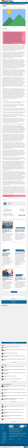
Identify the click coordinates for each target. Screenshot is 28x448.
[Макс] (3, 442)
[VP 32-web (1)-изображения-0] (14, 323)
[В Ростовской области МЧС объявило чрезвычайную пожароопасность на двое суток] (20, 225)
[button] (23, 1)
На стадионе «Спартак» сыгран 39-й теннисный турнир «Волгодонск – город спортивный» (14, 373)
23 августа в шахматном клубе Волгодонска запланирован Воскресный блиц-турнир (14, 350)
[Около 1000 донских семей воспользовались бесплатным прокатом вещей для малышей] (2, 396)
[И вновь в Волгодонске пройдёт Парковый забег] (2, 353)
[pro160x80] (16, 426)
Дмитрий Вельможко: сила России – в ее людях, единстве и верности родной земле (20, 279)
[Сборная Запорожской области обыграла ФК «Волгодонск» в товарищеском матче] (2, 359)
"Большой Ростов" (5, 206)
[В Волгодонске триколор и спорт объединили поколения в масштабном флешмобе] (7, 225)
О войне (9, 206)
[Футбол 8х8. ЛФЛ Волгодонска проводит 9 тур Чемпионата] (2, 347)
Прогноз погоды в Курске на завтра (14, 299)
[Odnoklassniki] (5, 441)
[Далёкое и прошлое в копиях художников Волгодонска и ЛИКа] (2, 379)
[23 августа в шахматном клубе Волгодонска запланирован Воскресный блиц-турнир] (2, 350)
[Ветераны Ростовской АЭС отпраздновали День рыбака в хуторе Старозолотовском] (2, 416)
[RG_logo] (25, 426)
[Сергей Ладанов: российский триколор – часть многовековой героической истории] (7, 273)
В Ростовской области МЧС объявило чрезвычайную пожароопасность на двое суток (20, 231)
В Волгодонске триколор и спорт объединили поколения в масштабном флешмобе (7, 231)
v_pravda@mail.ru (5, 439)
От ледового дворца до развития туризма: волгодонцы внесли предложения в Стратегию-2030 (6, 254)
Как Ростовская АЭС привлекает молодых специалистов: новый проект (14, 418)
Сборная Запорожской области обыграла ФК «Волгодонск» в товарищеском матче (14, 359)
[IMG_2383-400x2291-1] (21, 426)
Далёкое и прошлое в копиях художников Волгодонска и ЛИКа (13, 378)
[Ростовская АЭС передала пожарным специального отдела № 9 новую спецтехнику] (2, 413)
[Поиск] (26, 297)
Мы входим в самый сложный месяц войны (14, 198)
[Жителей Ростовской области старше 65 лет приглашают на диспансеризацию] (2, 393)
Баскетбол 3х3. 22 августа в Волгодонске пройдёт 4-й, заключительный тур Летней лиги (14, 356)
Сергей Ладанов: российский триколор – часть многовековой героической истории (7, 279)
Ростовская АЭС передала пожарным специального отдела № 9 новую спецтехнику (13, 412)
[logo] (7, 1)
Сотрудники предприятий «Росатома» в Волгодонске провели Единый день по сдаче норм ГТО (15, 369)
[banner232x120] (11, 426)
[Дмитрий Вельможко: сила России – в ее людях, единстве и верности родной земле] (20, 273)
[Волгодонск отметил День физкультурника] (2, 376)
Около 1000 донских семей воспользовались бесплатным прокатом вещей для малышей (15, 395)
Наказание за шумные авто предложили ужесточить (20, 253)
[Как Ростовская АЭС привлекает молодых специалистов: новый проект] (2, 419)
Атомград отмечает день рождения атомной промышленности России (14, 409)
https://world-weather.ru (14, 298)
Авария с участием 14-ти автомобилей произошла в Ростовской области (14, 366)
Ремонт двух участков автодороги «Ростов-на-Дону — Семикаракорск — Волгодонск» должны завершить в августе (14, 399)
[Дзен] (2, 442)
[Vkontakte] (3, 441)
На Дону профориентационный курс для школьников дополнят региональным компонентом (15, 386)
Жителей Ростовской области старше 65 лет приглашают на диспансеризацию (15, 392)
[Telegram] (2, 441)
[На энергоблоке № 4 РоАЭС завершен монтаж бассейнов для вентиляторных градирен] (2, 406)
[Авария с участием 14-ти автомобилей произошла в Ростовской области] (2, 367)
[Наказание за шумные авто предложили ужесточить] (20, 248)
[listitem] (19, 215)
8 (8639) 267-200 (4, 438)
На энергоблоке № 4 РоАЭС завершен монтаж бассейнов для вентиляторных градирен (14, 406)
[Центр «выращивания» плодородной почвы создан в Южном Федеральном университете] (2, 390)
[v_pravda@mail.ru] (2, 439)
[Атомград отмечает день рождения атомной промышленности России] (2, 410)
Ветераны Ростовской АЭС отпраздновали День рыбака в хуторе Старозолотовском (13, 415)
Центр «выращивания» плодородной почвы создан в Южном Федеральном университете (14, 389)
